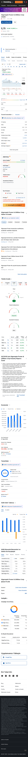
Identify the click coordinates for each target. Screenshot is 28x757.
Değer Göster (22, 99)
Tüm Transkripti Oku (21, 395)
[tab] (7, 284)
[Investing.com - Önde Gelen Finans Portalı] (8, 2)
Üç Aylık (7, 509)
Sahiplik (13, 60)
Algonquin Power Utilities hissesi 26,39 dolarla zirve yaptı (12, 257)
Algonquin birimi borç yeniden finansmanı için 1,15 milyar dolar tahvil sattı (13, 238)
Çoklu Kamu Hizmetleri (21, 587)
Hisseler (3, 5)
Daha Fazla (7, 51)
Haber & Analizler (16, 57)
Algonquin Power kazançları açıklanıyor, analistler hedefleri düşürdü (12, 229)
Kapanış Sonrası (6, 36)
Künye (16, 692)
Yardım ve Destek (19, 689)
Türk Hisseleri (22, 5)
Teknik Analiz (5, 279)
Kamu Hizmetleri (23, 590)
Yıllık (2, 509)
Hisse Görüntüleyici (12, 5)
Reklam (17, 686)
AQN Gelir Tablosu (7, 503)
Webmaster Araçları (5, 692)
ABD (26, 593)
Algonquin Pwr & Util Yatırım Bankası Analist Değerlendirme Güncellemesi (13, 248)
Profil (9, 60)
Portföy (3, 689)
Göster (15, 573)
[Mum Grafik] (2, 64)
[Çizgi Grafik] (4, 64)
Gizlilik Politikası (4, 744)
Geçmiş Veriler (20, 60)
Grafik (8, 57)
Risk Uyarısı (3, 748)
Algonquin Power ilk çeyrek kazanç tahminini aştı (13, 266)
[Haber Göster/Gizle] (9, 64)
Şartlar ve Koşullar (5, 739)
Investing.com (4, 241)
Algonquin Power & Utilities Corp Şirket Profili (12, 581)
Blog (2, 683)
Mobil (2, 686)
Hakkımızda (18, 683)
